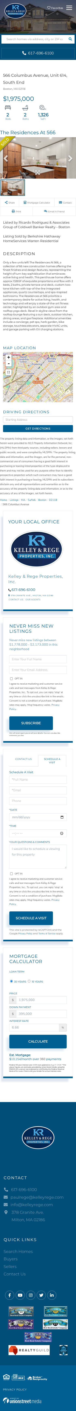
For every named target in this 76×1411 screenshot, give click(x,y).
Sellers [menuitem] (10, 1266)
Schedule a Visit (52, 761)
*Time (12, 825)
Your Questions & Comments (29, 842)
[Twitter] (41, 1295)
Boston (42, 500)
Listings (14, 500)
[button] (70, 39)
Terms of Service (47, 933)
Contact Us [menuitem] (15, 1274)
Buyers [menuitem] (11, 1259)
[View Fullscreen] (8, 372)
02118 (53, 500)
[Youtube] (20, 1295)
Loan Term (16, 971)
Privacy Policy (25, 933)
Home (3, 500)
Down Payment (20, 1007)
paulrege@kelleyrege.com (37, 1197)
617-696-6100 (40, 53)
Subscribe (31, 723)
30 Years (20, 981)
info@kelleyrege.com (32, 1204)
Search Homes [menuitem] (18, 1251)
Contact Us (16, 599)
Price (13, 993)
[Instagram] (30, 1295)
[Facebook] (9, 1295)
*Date (13, 809)
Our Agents (33, 599)
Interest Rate (19, 1020)
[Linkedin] (51, 1295)
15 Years (37, 981)
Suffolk (32, 500)
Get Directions (38, 428)
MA (23, 500)
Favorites (56, 7)
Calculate (38, 1041)
